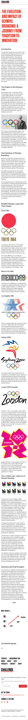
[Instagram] (7, 702)
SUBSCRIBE (22, 686)
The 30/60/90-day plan (8, 643)
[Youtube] (4, 702)
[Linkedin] (1, 702)
